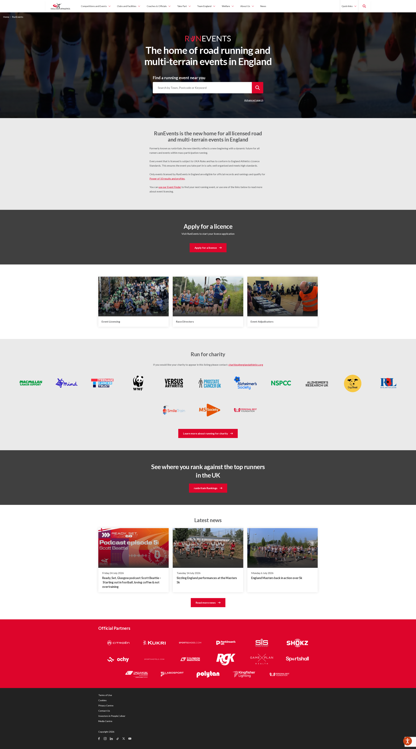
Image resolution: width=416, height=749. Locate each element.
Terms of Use (105, 695)
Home (6, 16)
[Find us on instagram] (105, 739)
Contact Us (104, 710)
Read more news (206, 602)
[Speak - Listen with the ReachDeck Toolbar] (407, 741)
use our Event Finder (170, 187)
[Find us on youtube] (130, 739)
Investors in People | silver (111, 716)
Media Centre (105, 721)
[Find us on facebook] (99, 739)
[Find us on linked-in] (111, 739)
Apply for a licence (206, 247)
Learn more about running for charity (205, 433)
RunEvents (17, 16)
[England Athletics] (60, 6)
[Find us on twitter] (123, 739)
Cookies (102, 700)
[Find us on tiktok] (117, 739)
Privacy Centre (105, 705)
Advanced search (253, 100)
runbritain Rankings (205, 488)
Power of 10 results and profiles (167, 178)
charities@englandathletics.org (245, 364)
